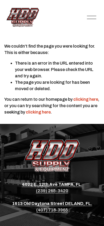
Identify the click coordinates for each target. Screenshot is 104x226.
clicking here (85, 99)
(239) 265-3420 (52, 191)
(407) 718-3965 (52, 210)
